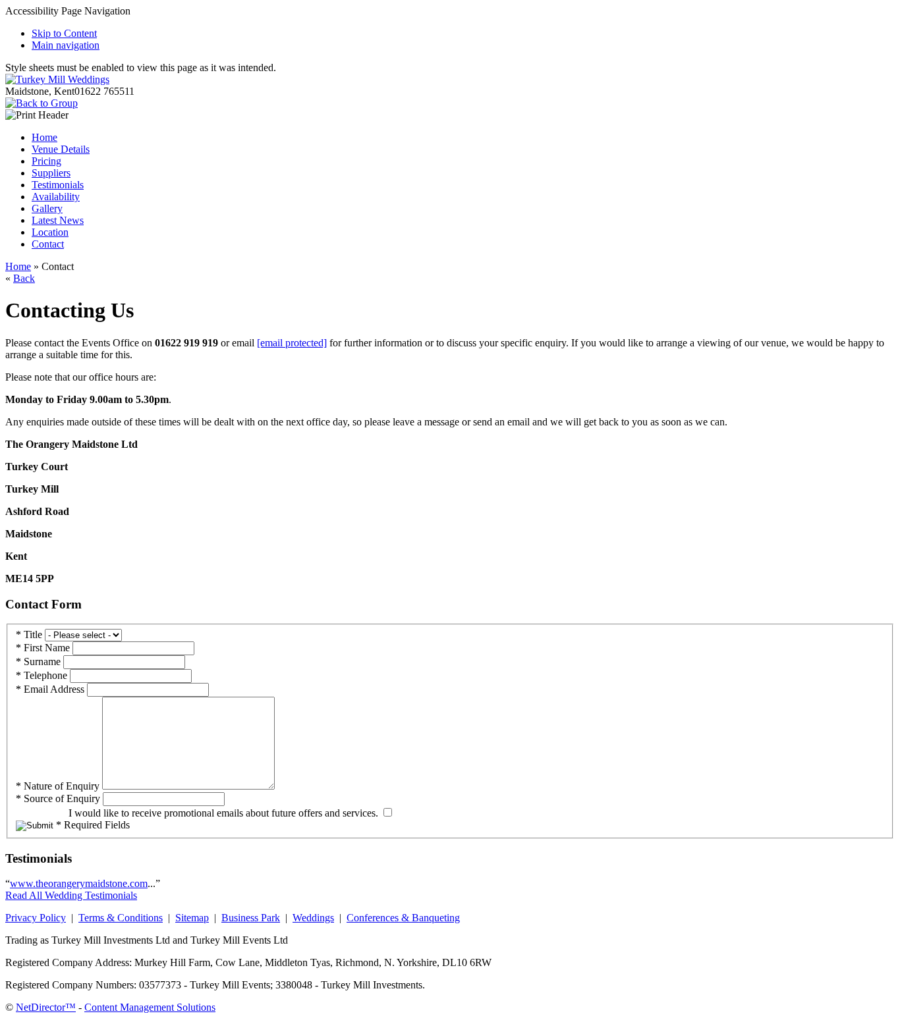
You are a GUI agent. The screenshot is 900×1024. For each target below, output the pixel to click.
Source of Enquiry (58, 798)
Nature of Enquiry (57, 786)
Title (29, 634)
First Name (43, 647)
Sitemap (192, 917)
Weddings (313, 917)
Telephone (41, 675)
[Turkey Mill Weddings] (57, 79)
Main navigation (65, 45)
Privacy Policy (35, 917)
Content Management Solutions (149, 1007)
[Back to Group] (41, 103)
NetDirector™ (46, 1007)
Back (24, 278)
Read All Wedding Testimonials (71, 895)
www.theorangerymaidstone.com (79, 883)
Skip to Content (64, 33)
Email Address (50, 689)
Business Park (250, 917)
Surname (38, 661)
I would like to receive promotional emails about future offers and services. (223, 813)
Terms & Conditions (120, 917)
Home (18, 266)
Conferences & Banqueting (403, 917)
